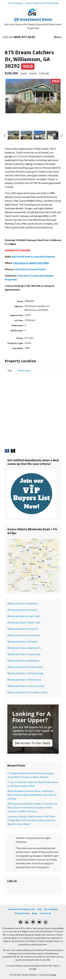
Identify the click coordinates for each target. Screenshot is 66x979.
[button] (4, 135)
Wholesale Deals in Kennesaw (23, 635)
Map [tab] (10, 370)
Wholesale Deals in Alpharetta (24, 648)
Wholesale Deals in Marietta (22, 603)
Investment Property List (21, 909)
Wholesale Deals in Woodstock (24, 679)
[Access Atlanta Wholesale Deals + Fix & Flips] (33, 565)
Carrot (53, 974)
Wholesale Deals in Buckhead (23, 660)
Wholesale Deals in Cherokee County (27, 692)
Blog (34, 913)
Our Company (15, 3)
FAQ (39, 909)
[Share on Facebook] (7, 451)
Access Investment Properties (41, 3)
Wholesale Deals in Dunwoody (23, 654)
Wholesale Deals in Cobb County (25, 667)
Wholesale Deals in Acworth (22, 629)
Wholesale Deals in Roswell (22, 641)
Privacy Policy (22, 913)
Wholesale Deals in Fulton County (25, 686)
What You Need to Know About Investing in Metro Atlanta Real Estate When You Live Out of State (32, 794)
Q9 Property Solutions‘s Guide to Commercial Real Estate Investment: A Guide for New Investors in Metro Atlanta (32, 807)
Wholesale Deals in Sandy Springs (25, 673)
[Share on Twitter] (13, 451)
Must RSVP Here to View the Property (33, 256)
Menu (57, 37)
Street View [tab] (24, 370)
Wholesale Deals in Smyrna (22, 610)
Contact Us (45, 913)
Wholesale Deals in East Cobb (23, 616)
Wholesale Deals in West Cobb (23, 622)
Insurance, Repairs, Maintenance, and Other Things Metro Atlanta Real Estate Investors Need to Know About (31, 820)
